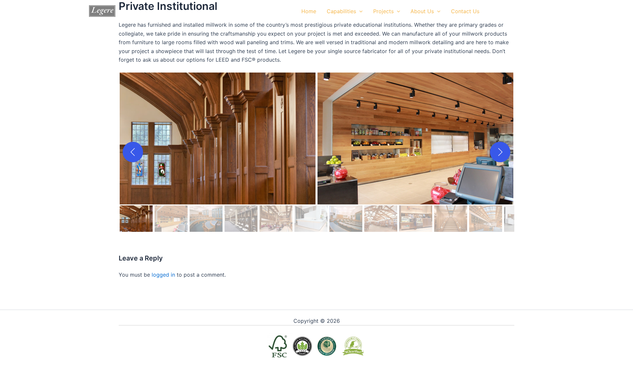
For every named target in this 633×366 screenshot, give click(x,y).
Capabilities (341, 11)
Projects (383, 11)
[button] (359, 11)
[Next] (500, 152)
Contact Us (465, 11)
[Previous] (133, 152)
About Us (422, 11)
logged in (163, 274)
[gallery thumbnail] (136, 218)
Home (308, 11)
